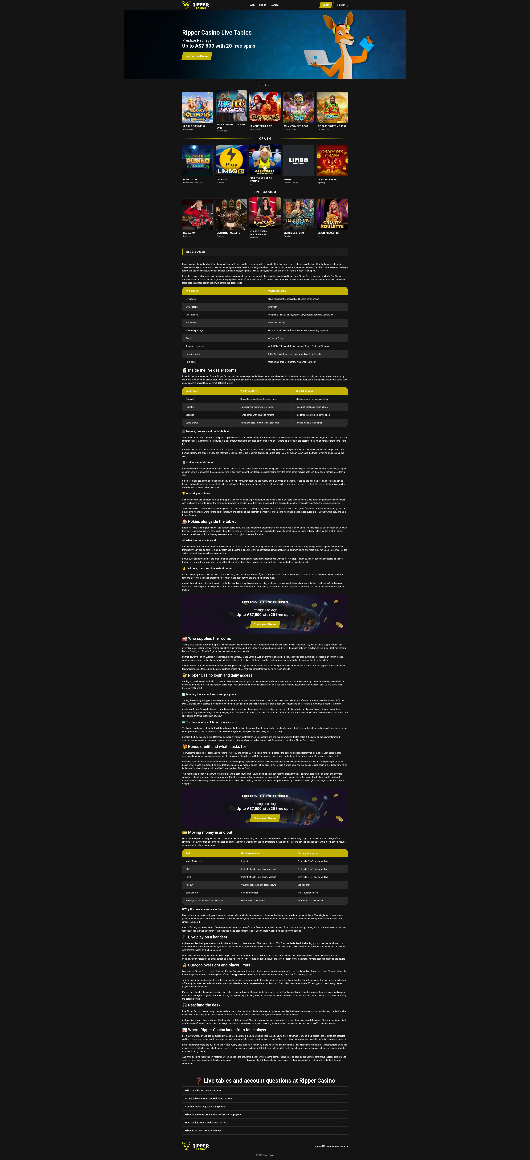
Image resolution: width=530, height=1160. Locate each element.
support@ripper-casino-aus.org (331, 1146)
